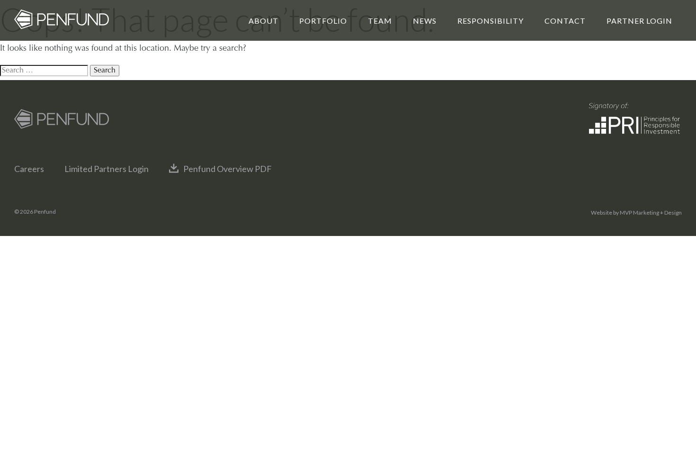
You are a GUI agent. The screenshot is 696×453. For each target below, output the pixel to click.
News (425, 20)
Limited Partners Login (106, 168)
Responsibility (490, 20)
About (263, 20)
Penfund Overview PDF (227, 168)
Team (380, 20)
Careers (29, 168)
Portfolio (323, 20)
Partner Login (639, 20)
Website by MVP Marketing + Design (636, 212)
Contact (565, 20)
